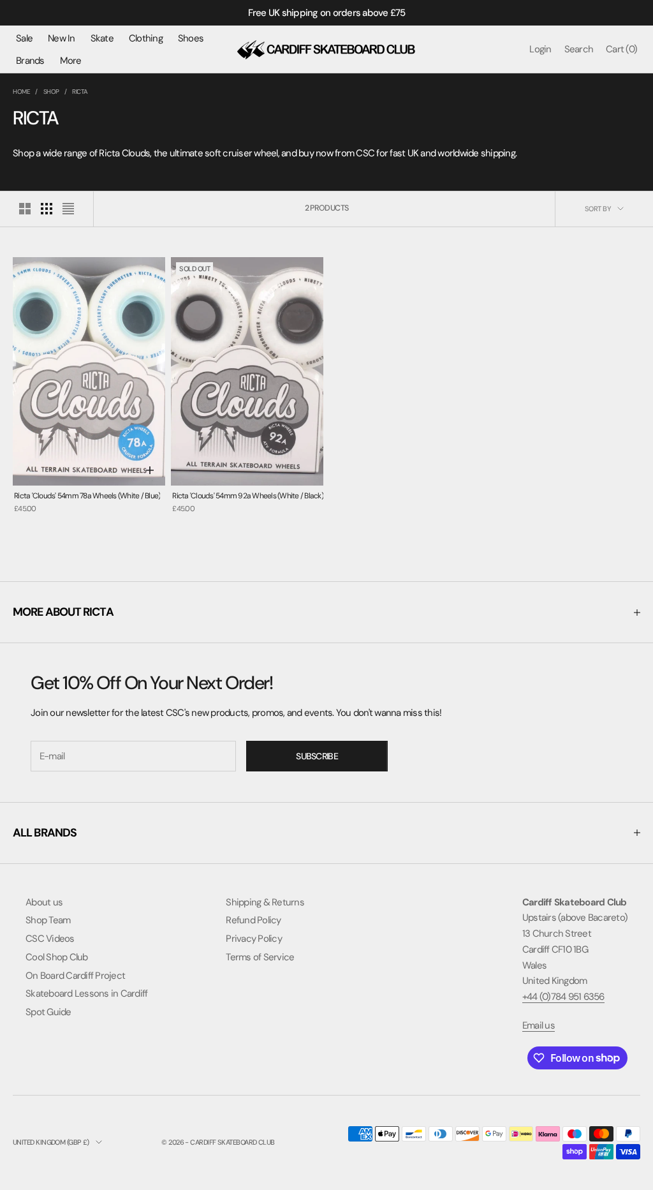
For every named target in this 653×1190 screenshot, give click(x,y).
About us (44, 902)
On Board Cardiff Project (75, 975)
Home (21, 91)
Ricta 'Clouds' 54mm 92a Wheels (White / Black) (247, 496)
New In (61, 38)
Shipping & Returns (265, 902)
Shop (51, 91)
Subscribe (317, 756)
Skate (102, 38)
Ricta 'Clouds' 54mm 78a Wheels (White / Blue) (87, 496)
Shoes (190, 38)
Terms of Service (260, 957)
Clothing (146, 38)
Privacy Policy (254, 938)
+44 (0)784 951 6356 (563, 996)
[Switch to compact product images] (68, 208)
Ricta (80, 91)
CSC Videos (50, 938)
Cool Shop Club (57, 957)
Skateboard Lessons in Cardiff (86, 993)
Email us (538, 1025)
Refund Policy (253, 920)
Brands (30, 60)
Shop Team (48, 920)
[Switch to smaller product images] (46, 208)
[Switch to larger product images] (25, 208)
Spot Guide (48, 1012)
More (71, 60)
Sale (24, 38)
